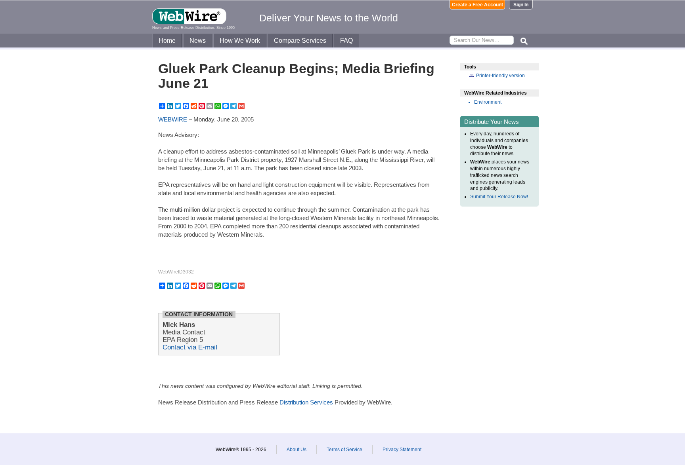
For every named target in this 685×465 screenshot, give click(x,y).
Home (167, 40)
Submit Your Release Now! (499, 196)
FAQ (346, 40)
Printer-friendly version (500, 75)
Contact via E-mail (190, 347)
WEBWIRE (172, 119)
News (197, 40)
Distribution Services (306, 402)
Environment (487, 102)
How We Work (240, 40)
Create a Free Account (477, 5)
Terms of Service (344, 449)
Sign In (520, 5)
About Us (296, 449)
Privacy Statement (402, 449)
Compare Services (300, 40)
